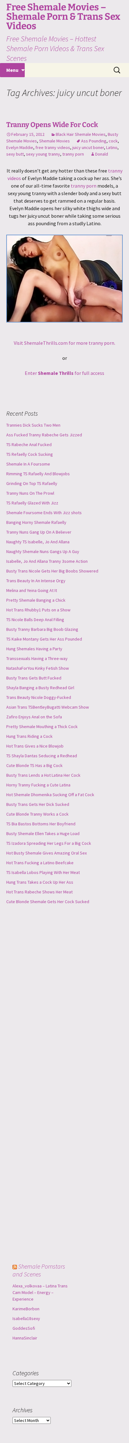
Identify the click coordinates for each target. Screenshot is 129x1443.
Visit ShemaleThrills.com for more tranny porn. (64, 343)
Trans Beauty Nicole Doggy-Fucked (38, 697)
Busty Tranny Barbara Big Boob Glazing (42, 629)
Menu (12, 70)
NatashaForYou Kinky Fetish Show (37, 668)
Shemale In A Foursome (28, 464)
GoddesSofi (24, 1328)
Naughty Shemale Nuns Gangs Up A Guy (42, 551)
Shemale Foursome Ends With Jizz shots (44, 512)
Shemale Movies (54, 141)
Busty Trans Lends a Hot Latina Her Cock (43, 775)
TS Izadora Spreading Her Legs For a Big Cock (48, 843)
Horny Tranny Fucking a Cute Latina (38, 785)
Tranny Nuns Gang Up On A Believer (38, 532)
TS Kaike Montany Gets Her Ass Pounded (44, 639)
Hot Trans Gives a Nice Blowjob (35, 746)
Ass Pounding (93, 141)
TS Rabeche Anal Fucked (29, 444)
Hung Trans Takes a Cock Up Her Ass (39, 882)
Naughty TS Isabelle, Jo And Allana (38, 542)
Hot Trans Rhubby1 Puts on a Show (38, 610)
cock (113, 141)
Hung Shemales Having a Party (34, 649)
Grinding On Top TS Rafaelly (31, 483)
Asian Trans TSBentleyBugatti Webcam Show (47, 707)
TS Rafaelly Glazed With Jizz (32, 503)
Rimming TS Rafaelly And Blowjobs (38, 474)
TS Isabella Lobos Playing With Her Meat (43, 872)
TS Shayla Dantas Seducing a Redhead (41, 756)
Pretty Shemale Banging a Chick (35, 600)
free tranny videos (52, 147)
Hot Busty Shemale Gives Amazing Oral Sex (46, 853)
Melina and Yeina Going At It (31, 590)
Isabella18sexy (26, 1318)
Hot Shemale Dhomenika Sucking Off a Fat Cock (50, 794)
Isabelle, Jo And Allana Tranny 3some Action (47, 561)
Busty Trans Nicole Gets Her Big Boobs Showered (52, 571)
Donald (101, 154)
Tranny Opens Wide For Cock (52, 124)
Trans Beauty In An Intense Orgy (35, 580)
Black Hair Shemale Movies (81, 134)
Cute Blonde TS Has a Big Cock (34, 765)
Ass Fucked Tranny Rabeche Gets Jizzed (44, 435)
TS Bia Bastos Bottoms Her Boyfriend (40, 824)
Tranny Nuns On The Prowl (30, 493)
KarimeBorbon (26, 1309)
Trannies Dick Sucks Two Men (33, 425)
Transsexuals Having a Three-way (37, 658)
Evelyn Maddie (19, 147)
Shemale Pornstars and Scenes (39, 1270)
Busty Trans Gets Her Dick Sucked (37, 804)
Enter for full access (64, 373)
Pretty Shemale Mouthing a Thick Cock (42, 726)
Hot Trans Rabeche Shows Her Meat (39, 892)
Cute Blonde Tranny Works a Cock (37, 814)
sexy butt (15, 154)
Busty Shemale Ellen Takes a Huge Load (43, 833)
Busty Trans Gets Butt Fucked (33, 678)
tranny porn (73, 154)
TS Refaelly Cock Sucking (29, 454)
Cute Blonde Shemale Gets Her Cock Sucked (47, 901)
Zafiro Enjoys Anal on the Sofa (34, 717)
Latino (111, 147)
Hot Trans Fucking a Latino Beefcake (40, 862)
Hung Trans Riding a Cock (29, 736)
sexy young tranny (43, 154)
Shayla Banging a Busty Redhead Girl (40, 687)
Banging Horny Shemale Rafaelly (36, 522)
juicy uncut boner (88, 147)
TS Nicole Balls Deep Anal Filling (35, 619)
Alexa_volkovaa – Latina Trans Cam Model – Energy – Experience (40, 1292)
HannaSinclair (25, 1338)
